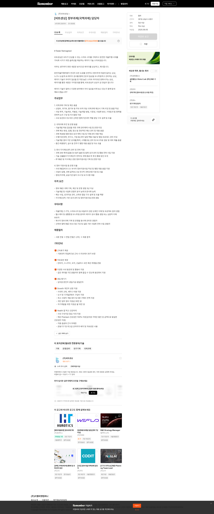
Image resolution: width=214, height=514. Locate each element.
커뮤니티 (90, 4)
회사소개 (34, 500)
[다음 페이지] (156, 71)
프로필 (81, 4)
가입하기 (136, 506)
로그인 (147, 4)
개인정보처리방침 (60, 500)
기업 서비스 (168, 4)
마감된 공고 (143, 36)
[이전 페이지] (152, 71)
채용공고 (64, 4)
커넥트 (73, 4)
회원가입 (155, 4)
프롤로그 (100, 4)
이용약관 (45, 500)
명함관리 (124, 4)
